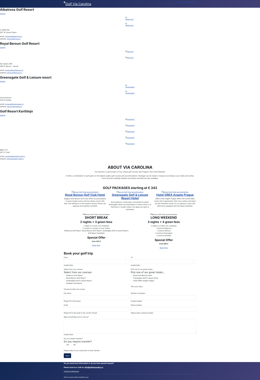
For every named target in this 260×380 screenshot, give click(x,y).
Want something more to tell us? (76, 317)
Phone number (136, 305)
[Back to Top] (257, 377)
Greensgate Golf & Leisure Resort (79, 281)
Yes (67, 345)
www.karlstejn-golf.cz (15, 159)
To (132, 257)
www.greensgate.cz (14, 107)
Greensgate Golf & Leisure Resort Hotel (130, 196)
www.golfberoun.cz (14, 73)
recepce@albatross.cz (13, 36)
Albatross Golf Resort (74, 275)
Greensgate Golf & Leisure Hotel (145, 278)
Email (66, 305)
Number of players (138, 293)
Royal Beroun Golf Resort (76, 278)
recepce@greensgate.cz (14, 104)
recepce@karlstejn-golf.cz (15, 156)
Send (67, 356)
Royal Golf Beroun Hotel (142, 275)
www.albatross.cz (14, 39)
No (75, 345)
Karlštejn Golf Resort (74, 283)
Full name (67, 293)
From (66, 257)
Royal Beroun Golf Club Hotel (85, 195)
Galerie (2, 14)
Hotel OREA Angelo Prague (175, 195)
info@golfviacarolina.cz (187, 2)
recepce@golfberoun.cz (14, 70)
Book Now (96, 245)
